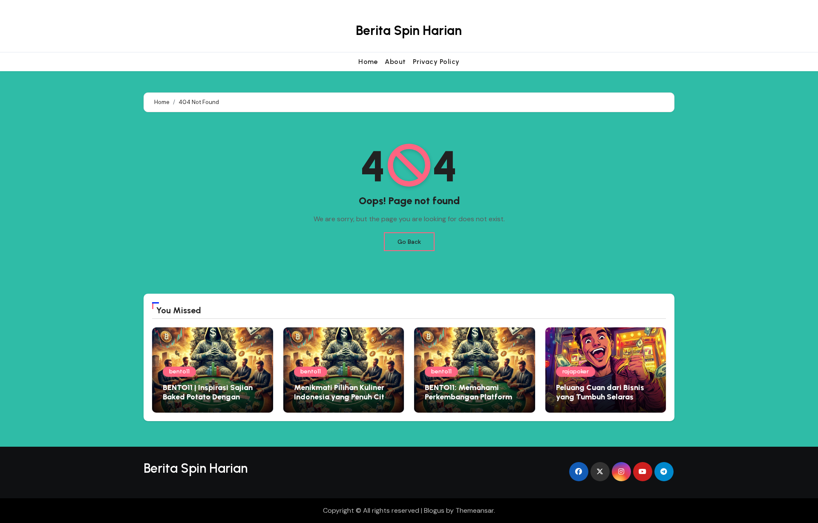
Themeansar (474, 510)
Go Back (409, 242)
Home (368, 62)
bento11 (179, 371)
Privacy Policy (436, 62)
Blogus (434, 510)
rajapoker (575, 371)
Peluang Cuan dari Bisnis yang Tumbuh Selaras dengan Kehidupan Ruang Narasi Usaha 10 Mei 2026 (602, 401)
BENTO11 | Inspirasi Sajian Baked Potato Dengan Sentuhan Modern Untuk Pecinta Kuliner (208, 401)
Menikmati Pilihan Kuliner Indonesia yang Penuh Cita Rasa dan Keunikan (341, 396)
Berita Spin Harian (409, 30)
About (395, 62)
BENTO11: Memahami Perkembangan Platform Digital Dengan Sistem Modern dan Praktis (468, 401)
